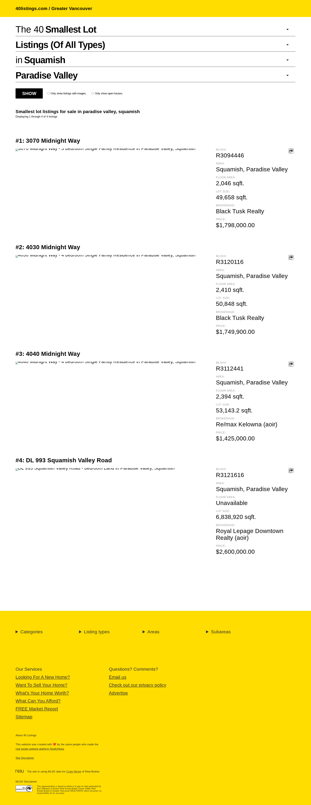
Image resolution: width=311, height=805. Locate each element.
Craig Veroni (73, 771)
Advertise (118, 692)
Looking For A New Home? (43, 677)
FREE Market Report (37, 708)
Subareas (221, 631)
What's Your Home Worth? (42, 692)
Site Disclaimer (25, 758)
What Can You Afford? (38, 700)
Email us (117, 677)
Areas (153, 631)
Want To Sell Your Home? (41, 685)
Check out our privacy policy (137, 685)
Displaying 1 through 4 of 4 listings (36, 116)
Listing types (96, 631)
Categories (31, 631)
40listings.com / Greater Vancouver (54, 8)
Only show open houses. (109, 93)
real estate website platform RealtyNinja (40, 748)
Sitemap (24, 716)
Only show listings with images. (68, 93)
